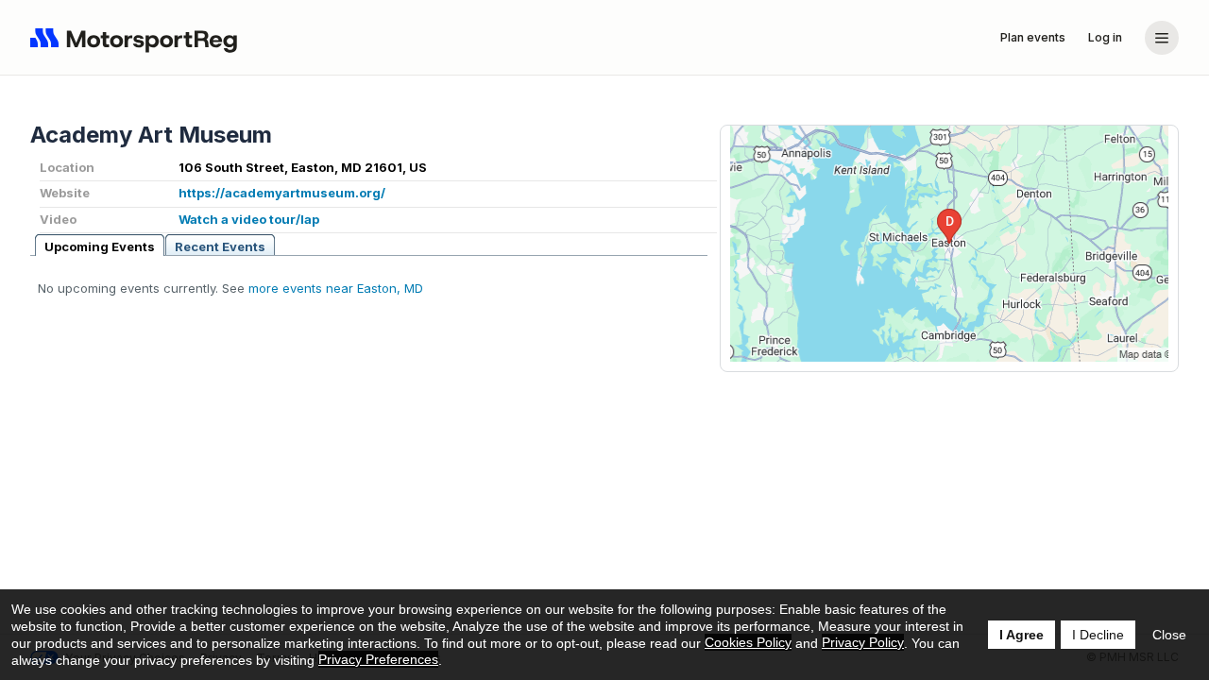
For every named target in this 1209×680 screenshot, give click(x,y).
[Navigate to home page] (138, 38)
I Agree (1021, 634)
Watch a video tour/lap (249, 219)
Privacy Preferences (378, 659)
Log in (1105, 37)
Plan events (1032, 37)
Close (1169, 634)
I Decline (1098, 634)
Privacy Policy (863, 642)
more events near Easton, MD (335, 288)
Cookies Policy (748, 642)
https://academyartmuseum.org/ (282, 192)
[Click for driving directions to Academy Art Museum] (949, 244)
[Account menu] (1162, 38)
